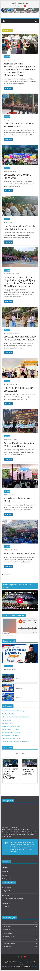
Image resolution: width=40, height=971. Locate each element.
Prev (16, 753)
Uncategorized (8, 665)
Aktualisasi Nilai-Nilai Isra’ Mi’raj (17, 500)
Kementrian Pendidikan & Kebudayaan (14, 711)
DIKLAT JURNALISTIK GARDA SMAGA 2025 (18, 389)
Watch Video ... (13, 766)
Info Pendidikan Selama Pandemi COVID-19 (15, 717)
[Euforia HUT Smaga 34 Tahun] (20, 532)
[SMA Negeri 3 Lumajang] (20, 9)
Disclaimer (5, 871)
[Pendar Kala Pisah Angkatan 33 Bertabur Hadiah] (20, 421)
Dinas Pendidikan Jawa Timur (11, 738)
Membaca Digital (7, 723)
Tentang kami (6, 879)
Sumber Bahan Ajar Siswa (10, 735)
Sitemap (4, 875)
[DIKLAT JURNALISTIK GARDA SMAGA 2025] (20, 368)
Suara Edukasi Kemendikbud (11, 726)
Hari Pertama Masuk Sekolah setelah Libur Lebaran (19, 227)
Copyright (5, 867)
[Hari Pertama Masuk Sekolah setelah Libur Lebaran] (20, 206)
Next (23, 753)
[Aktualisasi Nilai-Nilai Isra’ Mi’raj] (20, 476)
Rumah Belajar (6, 720)
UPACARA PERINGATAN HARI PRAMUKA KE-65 (19, 125)
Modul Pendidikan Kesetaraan (11, 732)
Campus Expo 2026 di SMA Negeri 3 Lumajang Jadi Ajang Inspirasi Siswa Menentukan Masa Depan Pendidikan (19, 282)
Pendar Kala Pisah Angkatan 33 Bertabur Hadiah (19, 445)
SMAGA (3, 635)
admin (17, 60)
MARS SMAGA (9, 635)
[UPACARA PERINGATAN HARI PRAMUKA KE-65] (20, 103)
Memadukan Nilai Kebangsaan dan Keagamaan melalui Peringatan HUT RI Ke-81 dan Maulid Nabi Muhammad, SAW (20, 69)
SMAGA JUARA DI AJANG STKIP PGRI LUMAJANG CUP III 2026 (20, 338)
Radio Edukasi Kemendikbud (11, 729)
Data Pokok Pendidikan (9, 714)
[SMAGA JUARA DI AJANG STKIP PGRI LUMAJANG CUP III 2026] (20, 317)
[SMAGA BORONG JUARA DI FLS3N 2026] (20, 155)
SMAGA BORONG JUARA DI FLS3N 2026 (18, 176)
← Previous (6, 574)
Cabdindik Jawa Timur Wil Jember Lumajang (15, 741)
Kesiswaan (7, 56)
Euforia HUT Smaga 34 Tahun (19, 553)
